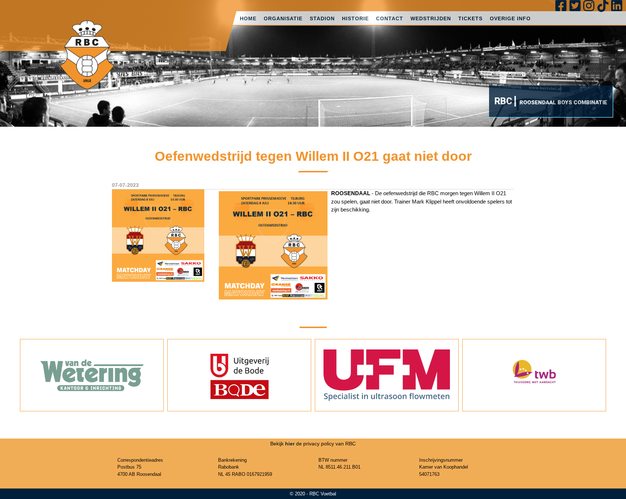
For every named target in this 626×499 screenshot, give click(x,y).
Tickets (470, 18)
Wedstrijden (430, 18)
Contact (389, 18)
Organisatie (283, 18)
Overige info (510, 18)
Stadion (322, 18)
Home (248, 18)
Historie (355, 18)
